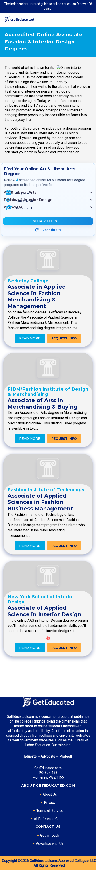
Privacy (50, 802)
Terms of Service (49, 811)
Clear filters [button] (50, 230)
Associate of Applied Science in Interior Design (44, 611)
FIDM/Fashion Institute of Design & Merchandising (48, 392)
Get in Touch (49, 835)
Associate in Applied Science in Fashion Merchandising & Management (37, 296)
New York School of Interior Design (41, 599)
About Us (50, 794)
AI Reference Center (50, 819)
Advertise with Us (50, 843)
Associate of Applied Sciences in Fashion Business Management (40, 502)
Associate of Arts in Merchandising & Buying (42, 403)
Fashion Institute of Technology (46, 489)
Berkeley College (28, 280)
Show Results (48, 221)
